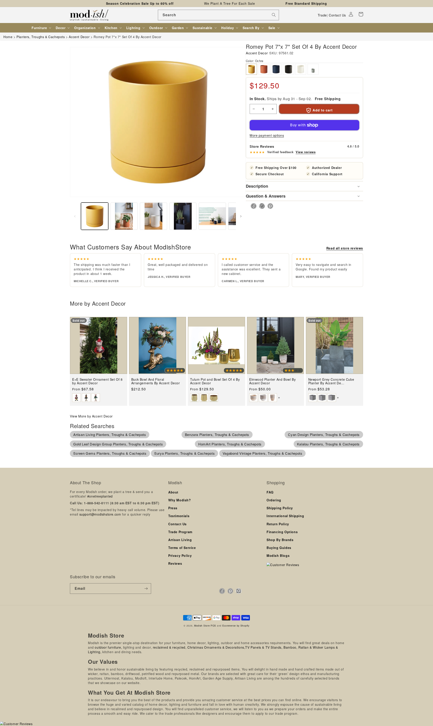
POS (213, 625)
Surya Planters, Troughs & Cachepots (184, 453)
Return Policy (278, 524)
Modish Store (202, 625)
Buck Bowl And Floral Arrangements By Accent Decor (155, 381)
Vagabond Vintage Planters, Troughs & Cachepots (262, 453)
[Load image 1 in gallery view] (94, 216)
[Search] (274, 15)
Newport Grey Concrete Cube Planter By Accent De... (331, 381)
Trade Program (180, 532)
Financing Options (282, 532)
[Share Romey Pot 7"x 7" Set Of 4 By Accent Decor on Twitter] (260, 206)
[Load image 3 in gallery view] (153, 216)
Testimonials (178, 516)
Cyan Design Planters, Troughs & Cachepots (324, 434)
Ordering (274, 500)
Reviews (175, 563)
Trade (322, 15)
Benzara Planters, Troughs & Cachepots (217, 434)
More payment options (267, 135)
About (173, 492)
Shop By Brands (280, 539)
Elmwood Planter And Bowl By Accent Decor (272, 381)
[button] (361, 14)
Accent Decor (257, 53)
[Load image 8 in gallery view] (212, 216)
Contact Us (337, 15)
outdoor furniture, (108, 647)
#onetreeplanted (100, 496)
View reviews (306, 152)
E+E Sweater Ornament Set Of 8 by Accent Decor (97, 381)
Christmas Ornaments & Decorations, (216, 647)
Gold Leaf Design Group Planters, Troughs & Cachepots (118, 444)
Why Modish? (179, 500)
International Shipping (285, 516)
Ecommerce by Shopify (235, 625)
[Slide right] (241, 216)
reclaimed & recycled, (170, 647)
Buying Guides (279, 547)
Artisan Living (180, 539)
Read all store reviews (344, 248)
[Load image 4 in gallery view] (183, 216)
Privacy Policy (180, 555)
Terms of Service (182, 547)
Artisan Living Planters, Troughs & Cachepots (109, 434)
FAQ (270, 492)
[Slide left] (75, 216)
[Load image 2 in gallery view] (124, 216)
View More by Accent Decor (91, 416)
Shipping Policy (280, 508)
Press (172, 508)
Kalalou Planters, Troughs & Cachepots (328, 444)
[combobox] (218, 15)
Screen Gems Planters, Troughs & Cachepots (110, 453)
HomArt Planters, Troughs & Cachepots (230, 444)
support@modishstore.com (100, 514)
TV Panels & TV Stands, (263, 647)
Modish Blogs (278, 555)
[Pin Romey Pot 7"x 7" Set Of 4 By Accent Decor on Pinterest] (269, 206)
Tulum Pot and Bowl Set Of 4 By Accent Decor (215, 381)
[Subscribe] (146, 588)
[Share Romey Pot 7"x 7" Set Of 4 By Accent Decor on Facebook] (252, 206)
